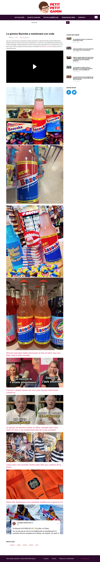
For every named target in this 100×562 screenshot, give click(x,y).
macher (24, 545)
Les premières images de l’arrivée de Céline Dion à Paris (83, 40)
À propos (46, 558)
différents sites (46, 46)
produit (31, 545)
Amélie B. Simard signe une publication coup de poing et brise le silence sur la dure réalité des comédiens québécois (83, 59)
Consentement (85, 558)
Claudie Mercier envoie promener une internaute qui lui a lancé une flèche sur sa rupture (83, 78)
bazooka (12, 545)
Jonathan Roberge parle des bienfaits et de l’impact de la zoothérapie (83, 49)
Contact (81, 17)
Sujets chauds (33, 17)
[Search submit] (68, 22)
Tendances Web (68, 17)
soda (37, 545)
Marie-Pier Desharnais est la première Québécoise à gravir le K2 (34, 502)
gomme (18, 545)
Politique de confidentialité (66, 558)
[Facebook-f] (68, 92)
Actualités (19, 17)
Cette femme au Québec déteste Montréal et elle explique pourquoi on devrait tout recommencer (82, 68)
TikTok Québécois (50, 17)
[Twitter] (74, 92)
